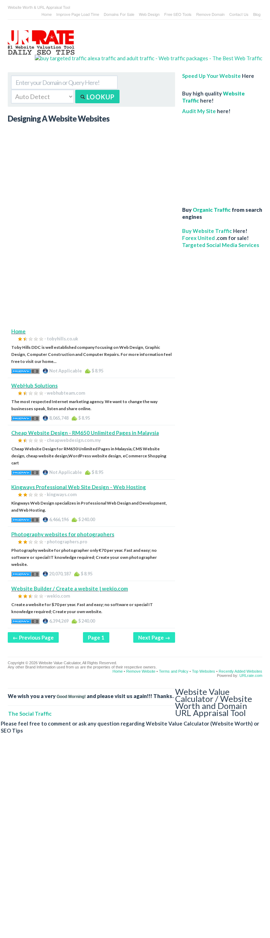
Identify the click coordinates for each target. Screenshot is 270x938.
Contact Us (239, 14)
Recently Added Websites (240, 671)
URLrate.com (250, 675)
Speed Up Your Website (211, 76)
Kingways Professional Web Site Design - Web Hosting (78, 487)
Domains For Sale (119, 14)
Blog (257, 14)
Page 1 (96, 637)
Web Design (149, 14)
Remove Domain (210, 14)
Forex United (198, 238)
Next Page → (154, 637)
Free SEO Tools (178, 14)
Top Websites (203, 671)
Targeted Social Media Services (220, 245)
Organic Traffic (212, 209)
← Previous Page (33, 637)
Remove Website (140, 671)
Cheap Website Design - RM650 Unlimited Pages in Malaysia (85, 433)
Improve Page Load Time (77, 14)
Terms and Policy (173, 671)
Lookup (100, 97)
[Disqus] (131, 841)
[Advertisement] (91, 278)
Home (46, 14)
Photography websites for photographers (62, 534)
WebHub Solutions (34, 385)
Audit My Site (199, 111)
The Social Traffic (30, 713)
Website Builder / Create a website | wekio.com (69, 588)
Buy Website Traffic (207, 231)
